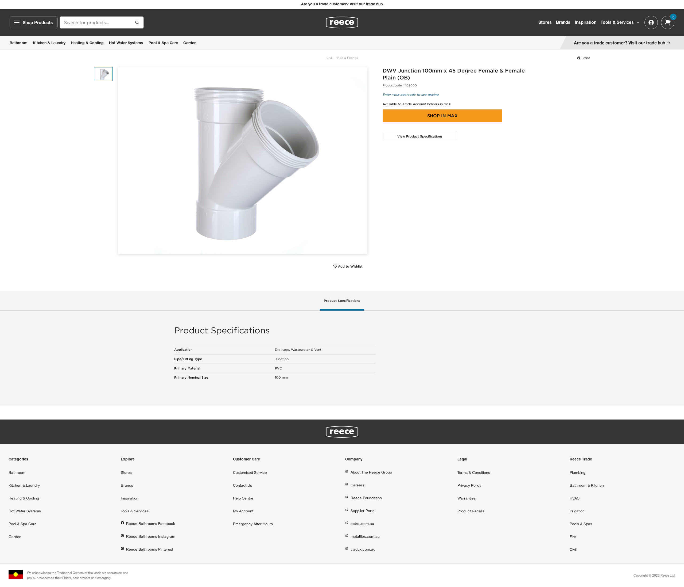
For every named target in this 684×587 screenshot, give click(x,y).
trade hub (374, 4)
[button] (361, 161)
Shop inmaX (442, 115)
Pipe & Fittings (347, 58)
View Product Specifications (419, 136)
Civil (330, 58)
